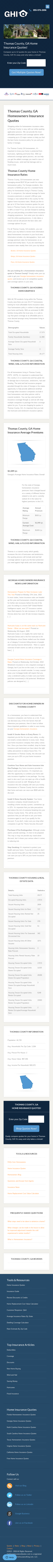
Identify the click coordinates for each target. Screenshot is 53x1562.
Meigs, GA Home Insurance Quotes (23, 256)
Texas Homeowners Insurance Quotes (21, 1440)
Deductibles (11, 1350)
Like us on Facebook (24, 1523)
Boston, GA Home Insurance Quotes (23, 251)
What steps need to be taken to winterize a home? (26, 1221)
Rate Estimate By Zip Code (17, 1329)
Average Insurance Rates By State (20, 1316)
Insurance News (14, 1187)
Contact (10, 1548)
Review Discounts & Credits (17, 1298)
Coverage (10, 1356)
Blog (23, 1546)
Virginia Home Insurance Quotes (19, 1446)
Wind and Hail (12, 1375)
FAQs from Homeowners (17, 1162)
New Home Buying (14, 1369)
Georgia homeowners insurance (25, 729)
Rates (17, 1546)
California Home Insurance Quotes (19, 1452)
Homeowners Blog (14, 1175)
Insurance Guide (13, 1291)
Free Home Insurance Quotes (18, 1459)
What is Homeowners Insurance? (20, 1239)
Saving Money (12, 1381)
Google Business (22, 1513)
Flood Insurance (13, 1394)
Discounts (10, 1362)
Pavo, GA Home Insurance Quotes (23, 262)
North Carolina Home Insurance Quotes (21, 1427)
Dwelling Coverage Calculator (18, 1323)
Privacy (37, 1546)
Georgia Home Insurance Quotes (19, 1421)
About (29, 1546)
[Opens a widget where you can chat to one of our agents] (10, 1557)
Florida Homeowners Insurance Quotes (21, 1415)
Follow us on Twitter (23, 1495)
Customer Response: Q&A (17, 1310)
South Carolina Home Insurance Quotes (21, 1434)
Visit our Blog (20, 1486)
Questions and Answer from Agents (21, 1181)
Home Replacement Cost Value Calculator (23, 1193)
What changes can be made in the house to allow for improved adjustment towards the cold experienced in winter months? (26, 1230)
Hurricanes (11, 1387)
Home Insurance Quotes (17, 1168)
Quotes (9, 1546)
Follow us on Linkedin (24, 1504)
